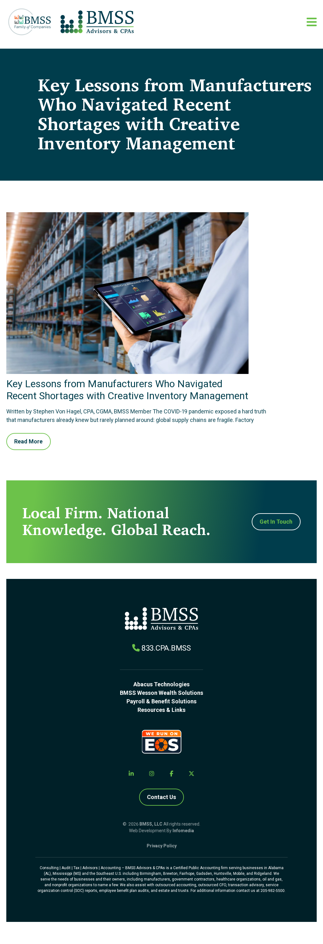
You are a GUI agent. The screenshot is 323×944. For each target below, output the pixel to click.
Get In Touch (276, 521)
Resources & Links (161, 709)
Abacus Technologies (161, 684)
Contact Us (161, 797)
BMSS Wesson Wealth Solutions (161, 692)
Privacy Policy (162, 845)
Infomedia (183, 830)
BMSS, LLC (150, 824)
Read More (28, 441)
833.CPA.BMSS (166, 648)
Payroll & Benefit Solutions (161, 701)
